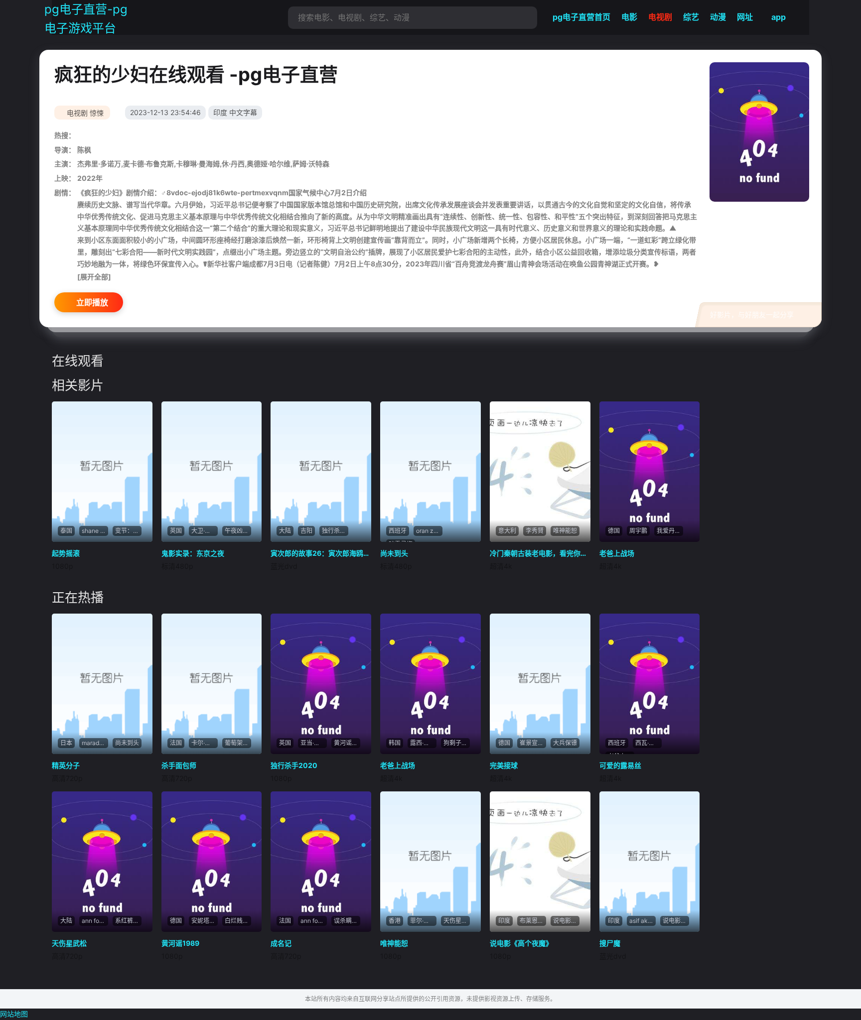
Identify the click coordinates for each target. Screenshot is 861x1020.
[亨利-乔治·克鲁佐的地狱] (102, 861)
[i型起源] (211, 684)
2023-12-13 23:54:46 (165, 112)
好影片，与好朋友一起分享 (752, 314)
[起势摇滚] (211, 471)
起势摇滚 (66, 553)
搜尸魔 (609, 943)
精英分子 (66, 765)
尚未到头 (394, 553)
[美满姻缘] (321, 684)
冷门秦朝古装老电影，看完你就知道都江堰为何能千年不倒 (540, 553)
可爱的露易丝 (620, 765)
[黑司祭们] (321, 471)
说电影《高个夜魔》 (521, 943)
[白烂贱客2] (649, 861)
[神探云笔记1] (649, 684)
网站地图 (14, 1014)
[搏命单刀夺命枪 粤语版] (540, 861)
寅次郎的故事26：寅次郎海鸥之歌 (321, 553)
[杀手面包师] (321, 861)
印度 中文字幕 (235, 112)
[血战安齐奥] (430, 861)
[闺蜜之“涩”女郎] (102, 471)
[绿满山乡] (540, 471)
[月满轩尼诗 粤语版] (649, 471)
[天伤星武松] (211, 861)
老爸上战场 (616, 553)
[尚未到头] (102, 684)
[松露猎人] (540, 684)
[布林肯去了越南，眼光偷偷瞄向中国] (759, 132)
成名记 (281, 943)
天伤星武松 (69, 943)
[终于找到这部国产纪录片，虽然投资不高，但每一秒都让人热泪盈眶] (430, 471)
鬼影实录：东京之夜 (192, 553)
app (778, 17)
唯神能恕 (394, 943)
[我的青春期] (430, 684)
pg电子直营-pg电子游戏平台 (86, 18)
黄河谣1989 (180, 943)
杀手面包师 (178, 765)
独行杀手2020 (294, 765)
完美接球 (504, 765)
